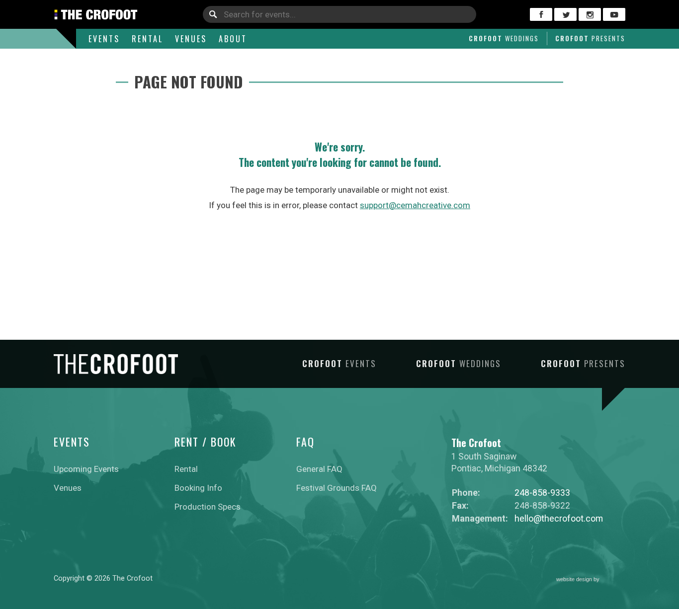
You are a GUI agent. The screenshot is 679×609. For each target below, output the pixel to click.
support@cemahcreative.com (415, 205)
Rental (147, 39)
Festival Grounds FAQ (336, 488)
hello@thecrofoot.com (558, 518)
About (233, 39)
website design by (578, 580)
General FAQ (319, 469)
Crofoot (504, 38)
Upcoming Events (86, 469)
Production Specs (207, 507)
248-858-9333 (542, 492)
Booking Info (198, 488)
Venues (191, 39)
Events (104, 39)
